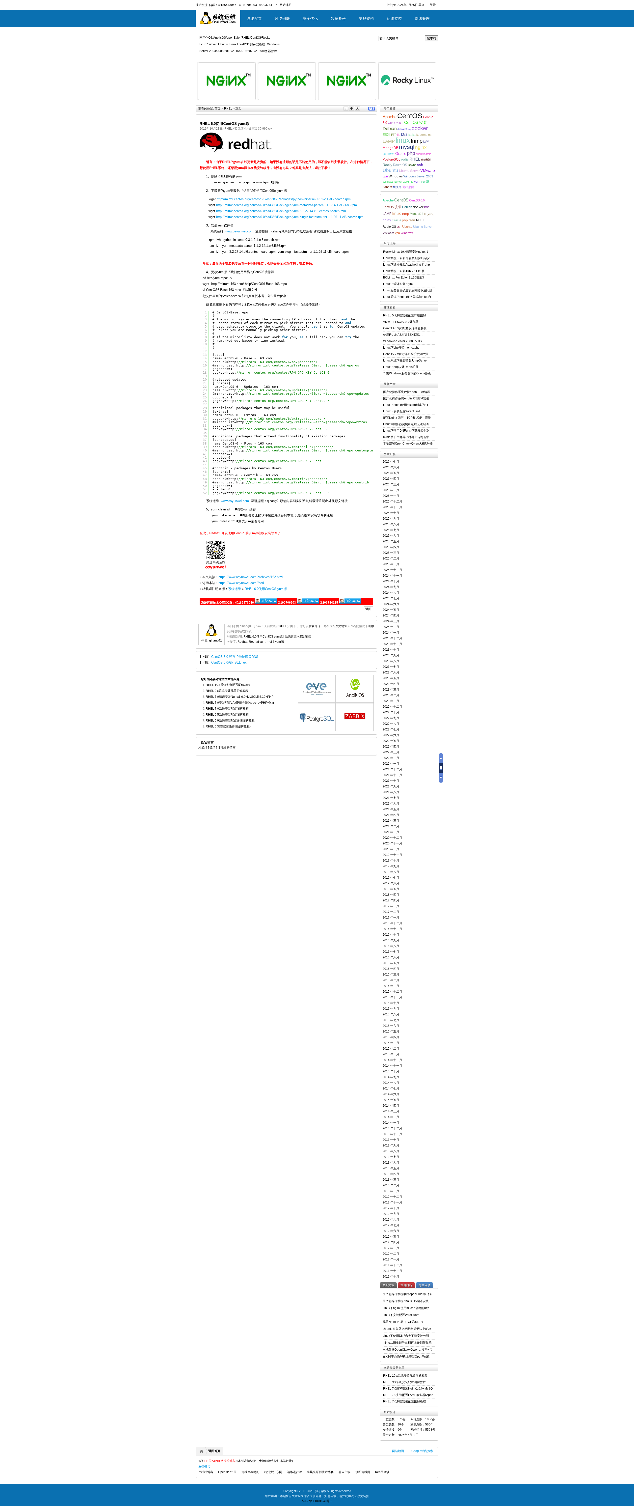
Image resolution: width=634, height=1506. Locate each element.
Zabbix (387, 187)
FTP (393, 134)
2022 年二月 (391, 758)
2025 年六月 (391, 535)
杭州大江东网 (273, 1472)
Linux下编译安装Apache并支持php (406, 264)
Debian (390, 128)
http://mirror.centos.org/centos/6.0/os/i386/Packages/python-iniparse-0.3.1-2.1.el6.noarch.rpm (284, 199)
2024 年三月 (391, 621)
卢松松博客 (205, 1472)
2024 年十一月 (392, 575)
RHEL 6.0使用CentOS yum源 (266, 589)
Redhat (242, 641)
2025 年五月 (391, 541)
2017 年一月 (391, 917)
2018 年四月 (391, 894)
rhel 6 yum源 (275, 641)
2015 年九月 (391, 1008)
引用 (371, 626)
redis (405, 159)
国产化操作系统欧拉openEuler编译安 (407, 1294)
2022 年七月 (391, 729)
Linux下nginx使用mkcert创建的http (406, 1308)
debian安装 (404, 129)
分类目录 (424, 1285)
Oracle (400, 153)
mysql (406, 147)
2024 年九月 (391, 587)
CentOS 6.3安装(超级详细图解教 (404, 328)
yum (417, 181)
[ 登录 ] (212, 747)
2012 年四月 (391, 1242)
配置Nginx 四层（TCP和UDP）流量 (407, 417)
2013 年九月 (391, 1145)
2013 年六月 (391, 1162)
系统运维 (234, 589)
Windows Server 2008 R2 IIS (402, 341)
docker (420, 128)
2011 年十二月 (392, 1265)
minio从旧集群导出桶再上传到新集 (406, 437)
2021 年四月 (391, 815)
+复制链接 (304, 636)
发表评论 (314, 626)
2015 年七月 (391, 1020)
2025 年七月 (391, 530)
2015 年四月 (391, 1037)
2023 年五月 (391, 678)
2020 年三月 (391, 849)
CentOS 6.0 (417, 200)
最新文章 (388, 1285)
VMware (427, 170)
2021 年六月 (391, 803)
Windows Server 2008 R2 (398, 181)
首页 (217, 108)
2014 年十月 (391, 1071)
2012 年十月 (391, 1208)
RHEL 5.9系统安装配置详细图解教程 (230, 720)
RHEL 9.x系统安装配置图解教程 (227, 691)
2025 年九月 (391, 518)
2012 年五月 (391, 1236)
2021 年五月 (391, 809)
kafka (412, 134)
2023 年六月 (391, 672)
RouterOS (400, 165)
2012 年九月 (391, 1214)
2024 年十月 (391, 581)
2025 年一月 (391, 564)
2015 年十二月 (392, 991)
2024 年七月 (391, 598)
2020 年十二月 (392, 837)
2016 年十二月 (392, 923)
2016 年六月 (391, 957)
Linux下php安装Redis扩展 (401, 367)
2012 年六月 (391, 1231)
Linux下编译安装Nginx (398, 284)
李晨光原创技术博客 (320, 1472)
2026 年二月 (391, 490)
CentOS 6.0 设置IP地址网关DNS (234, 657)
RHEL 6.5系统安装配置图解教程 (227, 714)
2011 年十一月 (392, 1271)
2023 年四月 (391, 684)
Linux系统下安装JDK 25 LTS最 (403, 271)
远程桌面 (408, 187)
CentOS (409, 116)
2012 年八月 (391, 1219)
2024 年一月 (391, 632)
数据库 (397, 187)
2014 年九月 (391, 1077)
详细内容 (249, 102)
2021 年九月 (391, 786)
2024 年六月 (391, 604)
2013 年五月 (391, 1168)
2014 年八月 (391, 1083)
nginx (421, 147)
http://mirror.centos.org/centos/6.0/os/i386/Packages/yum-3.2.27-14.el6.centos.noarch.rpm (281, 211)
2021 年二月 (391, 826)
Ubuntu (390, 170)
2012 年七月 (391, 1225)
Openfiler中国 (227, 1472)
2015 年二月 (391, 1048)
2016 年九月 (391, 940)
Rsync (412, 165)
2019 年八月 (391, 872)
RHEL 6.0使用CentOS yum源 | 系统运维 (270, 636)
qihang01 (215, 640)
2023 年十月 (391, 649)
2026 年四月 (391, 478)
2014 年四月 (391, 1105)
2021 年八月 (391, 792)
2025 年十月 (391, 513)
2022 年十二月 (392, 706)
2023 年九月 (391, 655)
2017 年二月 (391, 912)
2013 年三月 (391, 1179)
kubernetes (423, 134)
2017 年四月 (391, 900)
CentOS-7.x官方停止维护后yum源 (405, 354)
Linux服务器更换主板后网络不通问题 (407, 290)
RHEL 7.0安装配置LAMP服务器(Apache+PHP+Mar (240, 702)
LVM (426, 141)
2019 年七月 (391, 877)
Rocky (387, 165)
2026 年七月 (391, 461)
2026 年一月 (391, 496)
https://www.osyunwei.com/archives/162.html (250, 577)
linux (403, 140)
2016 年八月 (391, 946)
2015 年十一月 (392, 997)
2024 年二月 (391, 627)
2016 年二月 (391, 980)
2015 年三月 (391, 1043)
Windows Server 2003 (418, 176)
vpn (385, 176)
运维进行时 (294, 1472)
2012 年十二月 (392, 1197)
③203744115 (268, 5)
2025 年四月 (391, 547)
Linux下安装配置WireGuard (401, 411)
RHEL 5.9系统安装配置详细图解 (404, 315)
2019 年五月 (391, 889)
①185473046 (227, 5)
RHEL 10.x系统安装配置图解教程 (228, 685)
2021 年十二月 (392, 769)
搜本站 (431, 38)
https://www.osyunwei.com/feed (241, 583)
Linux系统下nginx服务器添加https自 (407, 297)
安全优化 (310, 18)
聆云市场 (344, 1472)
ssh (420, 165)
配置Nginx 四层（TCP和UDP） (403, 1322)
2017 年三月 (391, 906)
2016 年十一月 (392, 929)
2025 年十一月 (392, 507)
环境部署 (282, 18)
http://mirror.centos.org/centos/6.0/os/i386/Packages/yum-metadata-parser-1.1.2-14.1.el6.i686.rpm (286, 205)
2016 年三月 (391, 974)
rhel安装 (426, 159)
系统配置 (254, 18)
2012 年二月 (391, 1253)
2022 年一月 (391, 763)
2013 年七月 (391, 1157)
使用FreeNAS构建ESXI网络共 (403, 334)
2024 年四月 (391, 615)
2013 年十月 (391, 1140)
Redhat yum (257, 641)
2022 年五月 (391, 741)
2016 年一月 (391, 986)
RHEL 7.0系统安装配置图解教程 (227, 708)
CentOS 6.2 (395, 122)
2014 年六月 (391, 1094)
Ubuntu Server (409, 171)
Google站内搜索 (422, 1451)
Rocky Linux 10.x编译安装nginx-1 (405, 251)
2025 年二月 (391, 558)
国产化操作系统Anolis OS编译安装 (406, 398)
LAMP (389, 141)
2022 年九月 (391, 718)
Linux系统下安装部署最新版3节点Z (406, 258)
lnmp (417, 141)
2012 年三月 (391, 1248)
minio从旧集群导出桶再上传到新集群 (407, 1342)
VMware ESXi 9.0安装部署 (401, 322)
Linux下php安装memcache (401, 347)
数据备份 (338, 18)
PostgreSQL (391, 159)
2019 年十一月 (392, 855)
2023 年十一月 (392, 644)
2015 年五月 (391, 1031)
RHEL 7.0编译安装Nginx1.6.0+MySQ (408, 1388)
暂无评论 (240, 128)
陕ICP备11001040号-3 (317, 1501)
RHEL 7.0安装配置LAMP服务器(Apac (408, 1395)
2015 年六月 (391, 1026)
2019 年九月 (391, 866)
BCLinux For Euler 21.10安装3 (403, 277)
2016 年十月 (391, 934)
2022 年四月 (391, 746)
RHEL (228, 108)
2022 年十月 (391, 712)
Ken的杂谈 (382, 1472)
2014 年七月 (391, 1088)
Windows (396, 176)
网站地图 (398, 1451)
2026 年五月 (391, 473)
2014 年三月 (391, 1111)
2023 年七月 (391, 667)
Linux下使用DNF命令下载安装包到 (406, 430)
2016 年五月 (391, 963)
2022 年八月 (391, 723)
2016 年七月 (391, 951)
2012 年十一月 (392, 1202)
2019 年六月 (391, 883)
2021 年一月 (391, 832)
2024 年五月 (391, 610)
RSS (371, 109)
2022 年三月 (391, 752)
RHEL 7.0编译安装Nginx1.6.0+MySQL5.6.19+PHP (239, 696)
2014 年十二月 (392, 1060)
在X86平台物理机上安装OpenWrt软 (406, 1356)
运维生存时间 (250, 1472)
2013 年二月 (391, 1185)
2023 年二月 (391, 695)
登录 (433, 5)
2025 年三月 (391, 553)
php (411, 153)
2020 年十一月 (392, 843)
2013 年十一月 (392, 1134)
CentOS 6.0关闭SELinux (229, 662)
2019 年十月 (391, 860)
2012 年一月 (391, 1259)
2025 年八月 (391, 524)
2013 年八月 (391, 1151)
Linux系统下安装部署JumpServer (405, 360)
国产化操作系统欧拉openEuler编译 (406, 392)
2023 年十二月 (392, 638)
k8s (404, 134)
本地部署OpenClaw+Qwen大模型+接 (408, 443)
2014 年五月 (391, 1100)
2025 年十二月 (392, 501)
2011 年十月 (391, 1276)
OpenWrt (389, 153)
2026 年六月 (391, 467)
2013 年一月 (391, 1191)
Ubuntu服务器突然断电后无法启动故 (407, 1329)
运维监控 (394, 18)
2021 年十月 (391, 780)
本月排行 (406, 1285)
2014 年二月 (391, 1117)
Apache (389, 116)
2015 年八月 (391, 1014)
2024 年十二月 (392, 570)
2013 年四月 (391, 1174)
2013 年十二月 (392, 1128)
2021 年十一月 (392, 775)
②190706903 (247, 5)
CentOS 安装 (415, 122)
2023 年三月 (391, 689)
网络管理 (422, 18)
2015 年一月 (391, 1054)
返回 (368, 609)
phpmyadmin (423, 153)
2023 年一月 (391, 701)
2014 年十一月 (392, 1065)
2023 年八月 (391, 661)
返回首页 (214, 1451)
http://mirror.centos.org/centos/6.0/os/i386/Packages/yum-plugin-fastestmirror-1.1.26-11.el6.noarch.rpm (290, 217)
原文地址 (341, 626)
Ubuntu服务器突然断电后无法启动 (406, 424)
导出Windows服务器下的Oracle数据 (407, 373)
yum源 (425, 181)
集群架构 (366, 18)
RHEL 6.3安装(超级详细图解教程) (228, 726)
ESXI (386, 135)
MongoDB (390, 148)
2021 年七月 (391, 798)
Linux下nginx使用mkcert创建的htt (405, 405)
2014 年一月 (391, 1122)
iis (398, 134)
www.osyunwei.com (239, 231)
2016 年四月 (391, 969)
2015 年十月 (391, 1003)
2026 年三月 (391, 484)
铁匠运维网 (362, 1472)
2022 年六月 (391, 735)
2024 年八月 (391, 592)
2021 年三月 (391, 820)
